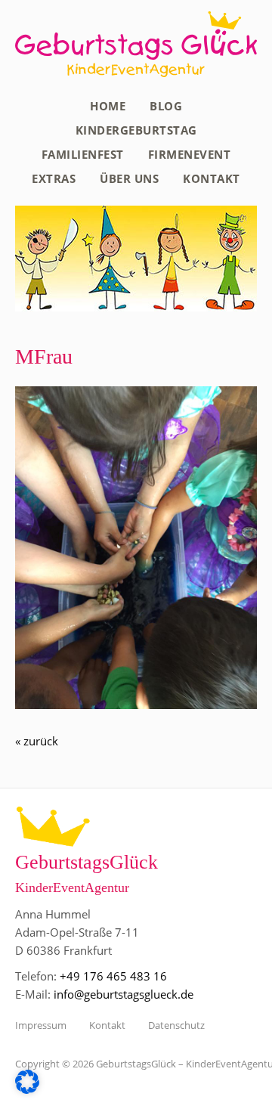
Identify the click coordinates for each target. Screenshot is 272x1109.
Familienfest (83, 154)
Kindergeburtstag (136, 130)
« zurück (36, 740)
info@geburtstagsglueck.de (123, 994)
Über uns (129, 178)
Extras (54, 178)
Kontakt (211, 178)
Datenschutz (176, 1025)
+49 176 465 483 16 (113, 976)
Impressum (40, 1025)
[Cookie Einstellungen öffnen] (27, 1089)
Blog (166, 105)
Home (107, 105)
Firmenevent (189, 154)
